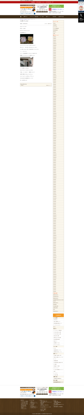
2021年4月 (54, 126)
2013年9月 (54, 279)
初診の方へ (55, 328)
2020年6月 (54, 143)
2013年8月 (54, 281)
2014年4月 (54, 267)
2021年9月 (54, 118)
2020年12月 (54, 133)
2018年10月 (54, 177)
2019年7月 (54, 162)
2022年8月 (54, 99)
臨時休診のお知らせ (55, 298)
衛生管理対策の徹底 (57, 339)
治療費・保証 (55, 376)
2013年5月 (54, 286)
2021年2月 (54, 130)
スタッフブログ (55, 26)
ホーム (21, 17)
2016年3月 (54, 230)
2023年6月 (54, 84)
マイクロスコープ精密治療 (34, 17)
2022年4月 (54, 106)
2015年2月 (54, 252)
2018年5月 (54, 186)
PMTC (54, 309)
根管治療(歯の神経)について (58, 323)
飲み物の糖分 (55, 304)
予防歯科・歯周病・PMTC (57, 355)
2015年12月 (54, 235)
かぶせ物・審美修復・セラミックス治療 (58, 370)
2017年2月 (54, 211)
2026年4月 (54, 38)
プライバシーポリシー (57, 344)
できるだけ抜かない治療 (57, 332)
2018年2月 (54, 191)
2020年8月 (54, 140)
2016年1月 (54, 233)
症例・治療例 (55, 380)
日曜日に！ (22, 85)
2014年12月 (54, 255)
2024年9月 (54, 62)
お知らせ (54, 23)
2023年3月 (54, 89)
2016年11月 (54, 216)
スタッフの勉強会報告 (56, 28)
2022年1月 (54, 111)
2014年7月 (54, 262)
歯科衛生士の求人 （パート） (58, 351)
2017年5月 (54, 206)
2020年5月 (54, 145)
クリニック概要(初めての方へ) (25, 17)
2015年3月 (54, 250)
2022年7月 (54, 101)
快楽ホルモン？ (48, 85)
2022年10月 (54, 96)
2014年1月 (54, 272)
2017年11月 (54, 196)
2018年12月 (54, 174)
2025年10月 (54, 45)
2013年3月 (54, 289)
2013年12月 (54, 274)
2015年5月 (54, 247)
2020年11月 (54, 135)
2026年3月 (54, 40)
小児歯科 (55, 364)
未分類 (54, 33)
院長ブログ (50, 23)
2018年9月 (54, 179)
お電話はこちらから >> (58, 9)
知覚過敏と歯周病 (55, 307)
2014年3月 (54, 269)
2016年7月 (54, 223)
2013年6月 (54, 284)
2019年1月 (54, 172)
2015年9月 (54, 240)
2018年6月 (54, 184)
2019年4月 (54, 167)
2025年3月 (54, 57)
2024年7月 (54, 65)
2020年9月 (54, 138)
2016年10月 (54, 218)
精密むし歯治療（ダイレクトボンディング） (58, 358)
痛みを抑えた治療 (56, 335)
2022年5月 (54, 104)
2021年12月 (54, 113)
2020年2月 (54, 150)
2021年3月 (54, 128)
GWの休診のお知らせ (55, 296)
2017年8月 (54, 201)
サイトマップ (56, 405)
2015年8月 (54, 242)
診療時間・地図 (61, 17)
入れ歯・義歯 (42, 410)
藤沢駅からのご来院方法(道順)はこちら (27, 13)
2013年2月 (54, 291)
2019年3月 (54, 169)
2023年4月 (54, 87)
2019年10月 (54, 157)
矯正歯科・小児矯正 (43, 409)
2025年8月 (54, 48)
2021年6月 (54, 123)
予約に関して (56, 319)
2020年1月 (54, 152)
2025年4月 (54, 55)
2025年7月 (54, 50)
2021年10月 (54, 116)
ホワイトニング (56, 367)
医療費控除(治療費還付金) (57, 378)
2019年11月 (54, 155)
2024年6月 (54, 67)
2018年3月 (54, 189)
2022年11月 (54, 94)
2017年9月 (54, 199)
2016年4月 (54, 228)
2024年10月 (54, 60)
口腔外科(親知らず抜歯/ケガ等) (58, 362)
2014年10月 (54, 257)
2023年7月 (54, 82)
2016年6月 (54, 225)
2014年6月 (54, 264)
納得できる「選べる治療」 (57, 337)
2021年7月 (54, 121)
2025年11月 (54, 43)
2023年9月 (54, 79)
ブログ (55, 348)
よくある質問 (32, 404)
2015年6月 (54, 245)
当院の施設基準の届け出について (59, 404)
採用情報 (54, 17)
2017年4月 (54, 208)
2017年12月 (54, 194)
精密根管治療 (56, 360)
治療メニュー (48, 17)
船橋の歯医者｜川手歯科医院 (58, 406)
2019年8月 (54, 160)
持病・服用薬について (57, 321)
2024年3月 (54, 70)
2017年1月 (54, 213)
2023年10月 (54, 77)
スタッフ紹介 (42, 17)
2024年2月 (54, 72)
